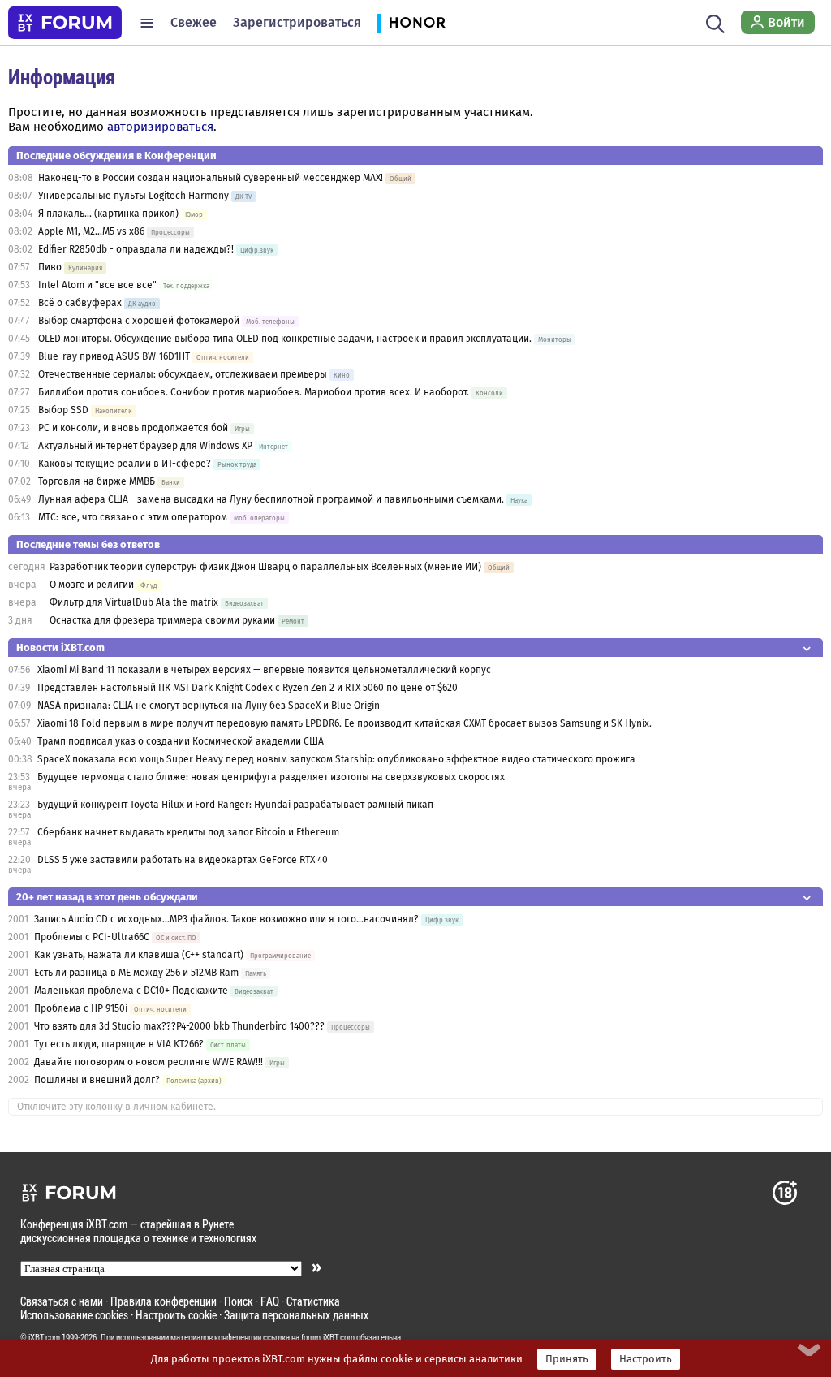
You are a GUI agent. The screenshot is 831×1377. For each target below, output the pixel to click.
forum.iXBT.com (328, 1337)
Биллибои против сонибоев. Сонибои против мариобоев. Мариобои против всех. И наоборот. (253, 392)
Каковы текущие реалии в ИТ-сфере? (124, 463)
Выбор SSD (63, 410)
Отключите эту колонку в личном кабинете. (116, 1106)
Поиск (238, 1301)
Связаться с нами (61, 1301)
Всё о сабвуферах (80, 303)
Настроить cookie (176, 1315)
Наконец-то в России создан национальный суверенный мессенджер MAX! (210, 177)
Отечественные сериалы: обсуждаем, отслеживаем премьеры (182, 374)
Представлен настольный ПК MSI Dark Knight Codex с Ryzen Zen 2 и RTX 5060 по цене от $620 (247, 687)
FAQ (269, 1301)
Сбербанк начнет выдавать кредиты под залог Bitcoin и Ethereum (188, 832)
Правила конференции (163, 1301)
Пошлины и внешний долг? (97, 1080)
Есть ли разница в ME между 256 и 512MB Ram (136, 972)
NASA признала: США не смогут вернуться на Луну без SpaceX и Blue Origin (208, 705)
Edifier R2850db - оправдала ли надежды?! (136, 249)
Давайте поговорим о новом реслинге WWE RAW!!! (148, 1062)
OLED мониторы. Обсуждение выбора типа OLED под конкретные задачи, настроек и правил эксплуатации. (286, 338)
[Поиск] (715, 22)
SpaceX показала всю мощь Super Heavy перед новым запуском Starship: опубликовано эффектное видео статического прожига (336, 759)
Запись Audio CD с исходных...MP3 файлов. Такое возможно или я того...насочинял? (227, 919)
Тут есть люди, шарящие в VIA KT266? (119, 1044)
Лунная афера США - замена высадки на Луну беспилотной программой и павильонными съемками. (271, 499)
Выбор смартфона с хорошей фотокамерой (138, 320)
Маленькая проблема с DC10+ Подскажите (131, 990)
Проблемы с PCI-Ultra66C (91, 937)
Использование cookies (74, 1315)
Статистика (313, 1301)
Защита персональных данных (296, 1315)
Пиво (50, 267)
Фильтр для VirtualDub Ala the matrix (134, 602)
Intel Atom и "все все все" (97, 285)
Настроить (645, 1359)
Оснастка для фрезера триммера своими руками (162, 620)
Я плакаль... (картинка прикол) (108, 213)
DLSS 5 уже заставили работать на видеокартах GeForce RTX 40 (182, 859)
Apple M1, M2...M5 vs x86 (91, 231)
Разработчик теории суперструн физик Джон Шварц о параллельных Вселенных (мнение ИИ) (265, 566)
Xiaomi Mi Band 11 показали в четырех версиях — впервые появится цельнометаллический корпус (264, 670)
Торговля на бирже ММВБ (96, 481)
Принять (566, 1359)
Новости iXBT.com (60, 647)
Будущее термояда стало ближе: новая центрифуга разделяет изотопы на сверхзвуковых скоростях (271, 777)
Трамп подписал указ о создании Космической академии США (180, 741)
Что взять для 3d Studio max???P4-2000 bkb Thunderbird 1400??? (179, 1026)
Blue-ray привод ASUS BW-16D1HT (114, 356)
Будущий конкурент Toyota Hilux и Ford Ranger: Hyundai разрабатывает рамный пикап (235, 804)
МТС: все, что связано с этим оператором (132, 517)
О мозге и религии (92, 584)
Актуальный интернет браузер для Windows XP (145, 445)
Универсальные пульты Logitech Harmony (133, 195)
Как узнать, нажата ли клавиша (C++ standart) (138, 954)
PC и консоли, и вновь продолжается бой (133, 428)
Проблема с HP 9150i (80, 1008)
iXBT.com (44, 1337)
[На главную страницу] (65, 22)
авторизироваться (160, 126)
